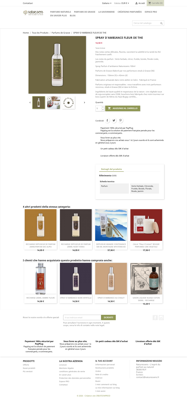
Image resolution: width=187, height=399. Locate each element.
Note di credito (101, 374)
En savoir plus (58, 15)
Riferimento (105, 175)
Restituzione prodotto (104, 368)
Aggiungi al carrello (123, 108)
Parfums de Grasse (84, 11)
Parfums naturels (60, 11)
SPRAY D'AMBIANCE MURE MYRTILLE (75, 298)
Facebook (155, 317)
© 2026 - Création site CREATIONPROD (93, 395)
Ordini (98, 371)
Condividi (107, 120)
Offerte (26, 365)
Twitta (113, 120)
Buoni (97, 381)
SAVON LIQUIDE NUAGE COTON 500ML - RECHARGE (146, 299)
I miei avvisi (100, 391)
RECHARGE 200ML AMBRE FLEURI (40, 298)
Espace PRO (151, 11)
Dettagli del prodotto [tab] (111, 169)
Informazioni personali (105, 364)
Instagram (161, 317)
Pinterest (120, 120)
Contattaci (28, 3)
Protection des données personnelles (75, 378)
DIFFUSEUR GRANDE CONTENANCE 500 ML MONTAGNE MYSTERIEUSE (111, 245)
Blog (73, 15)
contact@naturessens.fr (147, 377)
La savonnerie (106, 11)
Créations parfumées (130, 11)
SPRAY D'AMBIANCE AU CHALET (111, 298)
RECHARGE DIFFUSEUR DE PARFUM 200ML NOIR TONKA (76, 245)
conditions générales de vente (72, 371)
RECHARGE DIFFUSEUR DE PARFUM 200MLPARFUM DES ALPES (40, 245)
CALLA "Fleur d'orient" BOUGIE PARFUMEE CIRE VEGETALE (146, 245)
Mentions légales (66, 368)
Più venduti (28, 371)
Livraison (63, 365)
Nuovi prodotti (29, 368)
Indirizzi (98, 378)
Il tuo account (104, 361)
